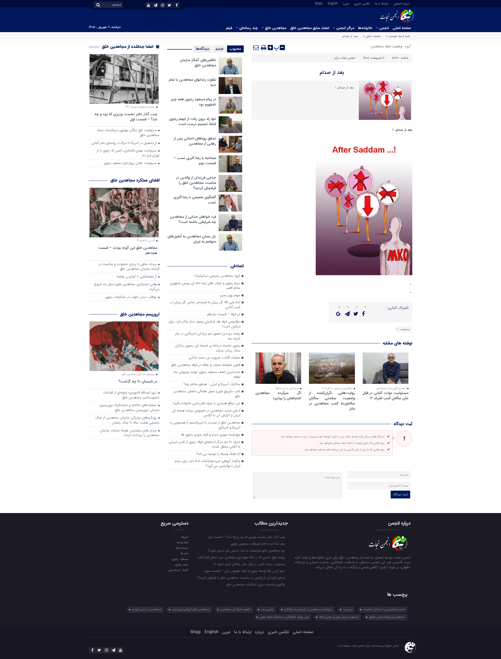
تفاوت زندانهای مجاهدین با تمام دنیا (192, 82)
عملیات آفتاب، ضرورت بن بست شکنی (214, 357)
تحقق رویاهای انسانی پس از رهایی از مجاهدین (195, 141)
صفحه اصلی (402, 28)
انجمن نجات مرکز (345, 58)
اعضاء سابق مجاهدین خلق (309, 28)
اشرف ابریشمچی (178, 569)
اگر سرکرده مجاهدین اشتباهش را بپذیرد (278, 395)
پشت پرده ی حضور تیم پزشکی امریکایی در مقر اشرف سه (207, 336)
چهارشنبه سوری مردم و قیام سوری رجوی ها (210, 434)
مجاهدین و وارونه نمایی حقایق (387, 617)
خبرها (184, 536)
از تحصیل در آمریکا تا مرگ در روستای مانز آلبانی (125, 143)
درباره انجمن (401, 3)
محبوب (235, 49)
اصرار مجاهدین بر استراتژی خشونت (384, 609)
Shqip (319, 3)
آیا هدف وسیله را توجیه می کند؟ (218, 454)
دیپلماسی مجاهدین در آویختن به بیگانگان (308, 609)
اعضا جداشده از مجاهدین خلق (128, 46)
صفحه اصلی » (372, 36)
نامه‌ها (184, 553)
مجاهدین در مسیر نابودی (146, 609)
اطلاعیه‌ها (182, 542)
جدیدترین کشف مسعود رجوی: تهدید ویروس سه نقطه (207, 375)
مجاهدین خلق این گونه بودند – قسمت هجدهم (127, 250)
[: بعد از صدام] (256, 47)
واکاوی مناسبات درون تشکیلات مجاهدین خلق (256, 584)
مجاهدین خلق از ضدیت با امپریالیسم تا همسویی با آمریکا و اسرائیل (205, 425)
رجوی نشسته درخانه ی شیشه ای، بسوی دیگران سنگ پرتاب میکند (207, 348)
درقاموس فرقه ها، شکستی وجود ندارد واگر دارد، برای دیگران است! (204, 324)
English (333, 3)
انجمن (384, 28)
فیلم (229, 28)
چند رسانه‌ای (248, 28)
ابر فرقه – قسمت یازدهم (223, 314)
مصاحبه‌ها (182, 547)
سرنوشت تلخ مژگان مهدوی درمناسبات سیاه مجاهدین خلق (128, 133)
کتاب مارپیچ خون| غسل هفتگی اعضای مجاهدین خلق (206, 394)
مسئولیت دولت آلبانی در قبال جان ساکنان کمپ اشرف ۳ (385, 395)
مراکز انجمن (345, 28)
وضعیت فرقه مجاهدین (386, 46)
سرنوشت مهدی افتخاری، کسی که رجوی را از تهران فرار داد (128, 153)
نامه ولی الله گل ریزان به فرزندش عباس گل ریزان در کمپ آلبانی (205, 305)
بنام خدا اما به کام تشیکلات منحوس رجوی (258, 543)
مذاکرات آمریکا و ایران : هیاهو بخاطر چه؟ (212, 384)
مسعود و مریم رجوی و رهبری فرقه (338, 617)
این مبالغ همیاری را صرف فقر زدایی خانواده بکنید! (206, 403)
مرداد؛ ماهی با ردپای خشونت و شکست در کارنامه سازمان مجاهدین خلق (129, 267)
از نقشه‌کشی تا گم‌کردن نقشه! (137, 276)
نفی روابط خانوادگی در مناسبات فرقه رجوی (284, 617)
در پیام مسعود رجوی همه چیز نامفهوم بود (193, 101)
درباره (259, 632)
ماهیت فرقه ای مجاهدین (235, 609)
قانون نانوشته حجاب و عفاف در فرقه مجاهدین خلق (205, 365)
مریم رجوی (181, 564)
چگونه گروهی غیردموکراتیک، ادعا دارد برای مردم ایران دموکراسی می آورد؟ (207, 464)
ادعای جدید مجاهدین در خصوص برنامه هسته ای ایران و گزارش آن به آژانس (206, 413)
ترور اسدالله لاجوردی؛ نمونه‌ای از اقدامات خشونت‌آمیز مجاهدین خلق (131, 395)
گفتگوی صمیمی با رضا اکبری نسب (195, 199)
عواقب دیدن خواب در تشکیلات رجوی (131, 297)
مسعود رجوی (180, 558)
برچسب (405, 329)
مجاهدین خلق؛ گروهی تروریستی (191, 609)
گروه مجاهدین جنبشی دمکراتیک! (217, 276)
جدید (219, 49)
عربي (346, 3)
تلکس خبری (362, 3)
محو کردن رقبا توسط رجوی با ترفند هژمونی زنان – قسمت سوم (245, 570)
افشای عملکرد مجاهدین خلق (134, 180)
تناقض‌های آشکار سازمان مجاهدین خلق (198, 62)
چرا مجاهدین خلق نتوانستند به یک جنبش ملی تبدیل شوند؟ (247, 550)
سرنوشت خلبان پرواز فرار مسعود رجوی (131, 163)
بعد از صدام (332, 72)
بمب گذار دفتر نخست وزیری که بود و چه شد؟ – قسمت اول (125, 116)
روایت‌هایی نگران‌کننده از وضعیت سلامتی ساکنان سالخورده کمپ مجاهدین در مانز (332, 400)
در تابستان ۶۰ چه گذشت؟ (137, 381)
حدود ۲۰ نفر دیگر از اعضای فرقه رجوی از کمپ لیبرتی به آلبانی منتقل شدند (204, 445)
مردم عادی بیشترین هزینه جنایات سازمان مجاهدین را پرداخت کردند (129, 433)
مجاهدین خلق (275, 28)
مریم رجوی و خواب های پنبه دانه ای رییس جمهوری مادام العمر (205, 286)
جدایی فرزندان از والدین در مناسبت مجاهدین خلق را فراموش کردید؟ (196, 183)
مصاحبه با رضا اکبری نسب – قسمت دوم (195, 160)
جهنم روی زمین (230, 295)
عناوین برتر (267, 609)
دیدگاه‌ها (202, 49)
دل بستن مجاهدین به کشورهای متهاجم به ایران (192, 238)
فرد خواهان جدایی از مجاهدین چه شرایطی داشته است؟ (193, 219)
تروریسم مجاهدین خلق (139, 314)
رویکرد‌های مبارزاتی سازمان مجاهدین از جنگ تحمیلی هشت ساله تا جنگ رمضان (127, 420)
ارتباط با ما (381, 3)
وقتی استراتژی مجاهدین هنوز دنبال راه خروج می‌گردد (126, 287)
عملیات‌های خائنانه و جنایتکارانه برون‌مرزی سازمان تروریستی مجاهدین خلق (129, 408)
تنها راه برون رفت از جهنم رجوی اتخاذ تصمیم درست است (192, 121)
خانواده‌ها (365, 28)
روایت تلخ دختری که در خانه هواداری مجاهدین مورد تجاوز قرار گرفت (241, 557)
